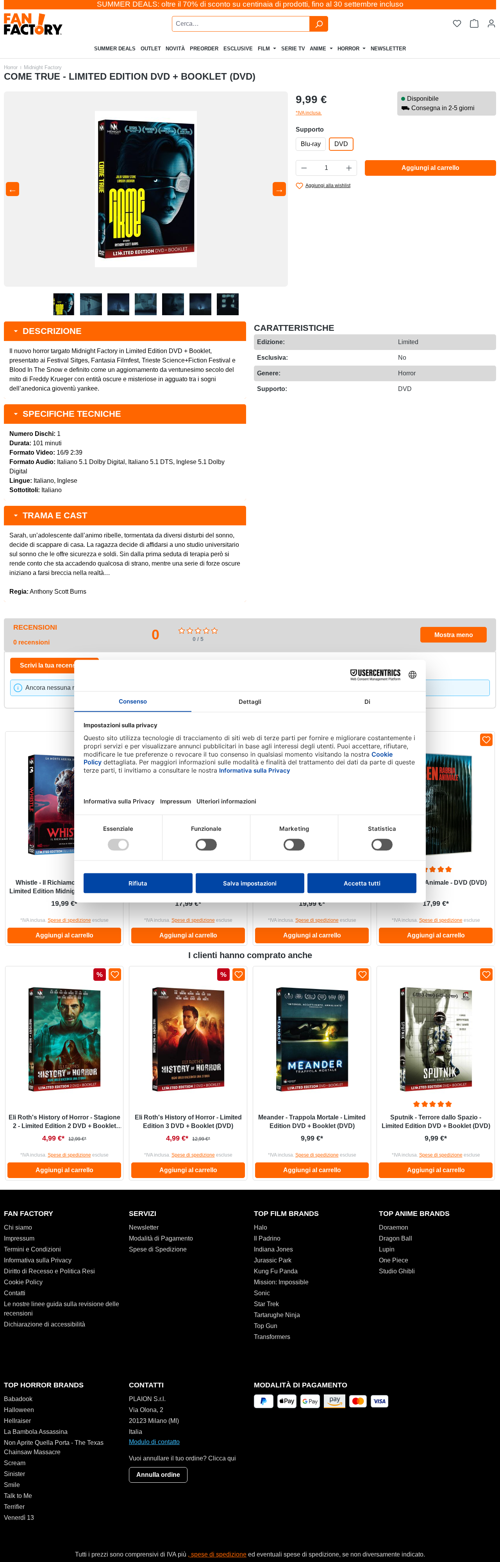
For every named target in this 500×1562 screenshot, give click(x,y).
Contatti (14, 1293)
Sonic (262, 1293)
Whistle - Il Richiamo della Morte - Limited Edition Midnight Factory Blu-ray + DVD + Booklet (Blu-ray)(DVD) (64, 887)
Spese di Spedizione (158, 1249)
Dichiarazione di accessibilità (44, 1324)
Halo (260, 1227)
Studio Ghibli (397, 1271)
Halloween (19, 1410)
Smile (12, 1485)
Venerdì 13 (19, 1517)
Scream (14, 1463)
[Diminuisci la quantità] (304, 168)
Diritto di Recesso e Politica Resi (49, 1271)
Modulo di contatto (154, 1442)
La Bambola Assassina (36, 1431)
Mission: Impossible (281, 1282)
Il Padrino (267, 1238)
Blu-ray (311, 144)
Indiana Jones (273, 1249)
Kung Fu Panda (276, 1271)
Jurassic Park (272, 1260)
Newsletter (144, 1227)
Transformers (272, 1337)
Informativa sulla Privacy (37, 1260)
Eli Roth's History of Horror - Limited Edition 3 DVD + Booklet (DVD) (188, 1121)
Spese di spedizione (69, 920)
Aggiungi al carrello (430, 167)
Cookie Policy (23, 1282)
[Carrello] (474, 24)
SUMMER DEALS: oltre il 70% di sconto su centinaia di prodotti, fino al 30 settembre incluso (250, 4)
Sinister (14, 1474)
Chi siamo (18, 1227)
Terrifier (14, 1506)
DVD (341, 144)
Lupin (387, 1249)
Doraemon (393, 1227)
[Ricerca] (318, 24)
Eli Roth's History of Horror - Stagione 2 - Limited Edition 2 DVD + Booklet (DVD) (64, 1122)
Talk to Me (18, 1495)
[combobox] (241, 24)
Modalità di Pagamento (161, 1238)
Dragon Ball (395, 1238)
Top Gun (265, 1326)
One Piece (393, 1260)
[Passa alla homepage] (53, 24)
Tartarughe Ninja (277, 1315)
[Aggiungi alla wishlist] (486, 740)
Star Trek (266, 1304)
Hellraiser (17, 1420)
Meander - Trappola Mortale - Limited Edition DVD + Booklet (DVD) (312, 1121)
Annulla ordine (158, 1474)
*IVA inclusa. (309, 113)
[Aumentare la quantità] (349, 168)
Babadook (18, 1399)
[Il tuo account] (491, 24)
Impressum (19, 1238)
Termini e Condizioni (32, 1249)
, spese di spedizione (217, 1554)
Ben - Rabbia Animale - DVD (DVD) (436, 882)
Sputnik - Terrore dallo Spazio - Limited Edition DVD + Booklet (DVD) (436, 1121)
